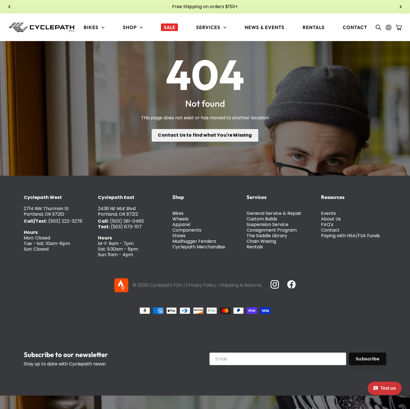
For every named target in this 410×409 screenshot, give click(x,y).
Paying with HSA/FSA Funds (350, 235)
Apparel (181, 224)
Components (186, 230)
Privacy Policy (201, 285)
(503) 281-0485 (127, 221)
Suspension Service (267, 224)
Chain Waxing (261, 241)
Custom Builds (262, 219)
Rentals (314, 27)
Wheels (180, 219)
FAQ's (327, 224)
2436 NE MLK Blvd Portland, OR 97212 (118, 211)
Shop (178, 197)
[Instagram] (274, 284)
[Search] (378, 27)
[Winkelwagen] (399, 27)
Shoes (178, 235)
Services (256, 197)
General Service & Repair (274, 213)
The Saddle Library (267, 235)
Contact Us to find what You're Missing (205, 135)
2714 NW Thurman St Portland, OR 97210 (46, 211)
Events (328, 213)
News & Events (264, 27)
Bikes (178, 213)
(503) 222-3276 (65, 221)
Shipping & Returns (240, 285)
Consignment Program (272, 230)
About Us (331, 219)
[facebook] (291, 284)
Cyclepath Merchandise (198, 247)
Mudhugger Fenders (194, 241)
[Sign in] (388, 27)
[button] (9, 6)
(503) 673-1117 (126, 226)
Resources (332, 197)
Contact (355, 27)
